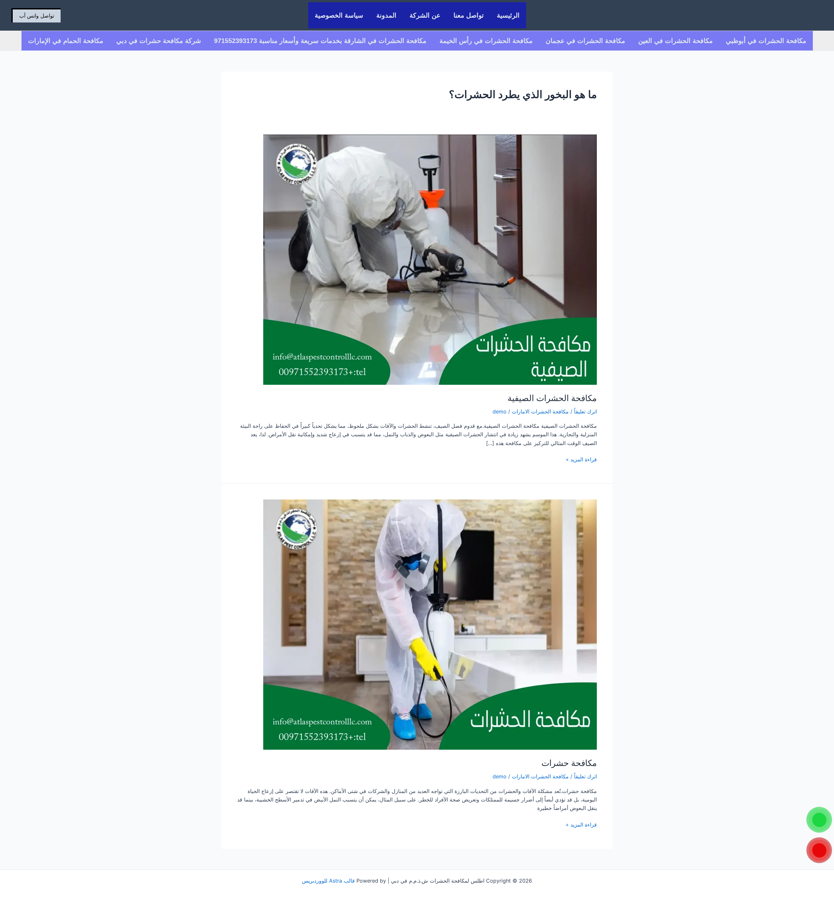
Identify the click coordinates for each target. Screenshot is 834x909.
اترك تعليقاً (585, 411)
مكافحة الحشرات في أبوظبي (766, 40)
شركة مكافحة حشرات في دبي (158, 40)
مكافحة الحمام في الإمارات (65, 40)
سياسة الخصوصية (339, 15)
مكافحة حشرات (569, 763)
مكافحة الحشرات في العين (675, 40)
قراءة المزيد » (581, 459)
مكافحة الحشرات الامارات (540, 411)
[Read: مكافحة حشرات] (430, 624)
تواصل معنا (468, 15)
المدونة (386, 15)
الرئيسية (508, 15)
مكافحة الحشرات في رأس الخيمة (486, 40)
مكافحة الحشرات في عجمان (585, 40)
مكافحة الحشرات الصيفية (552, 398)
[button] (36, 15)
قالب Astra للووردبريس (328, 880)
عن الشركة (425, 15)
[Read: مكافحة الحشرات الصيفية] (430, 259)
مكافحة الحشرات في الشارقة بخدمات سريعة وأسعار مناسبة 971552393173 (320, 40)
